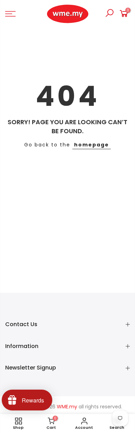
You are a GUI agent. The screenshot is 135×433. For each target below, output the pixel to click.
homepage (91, 144)
